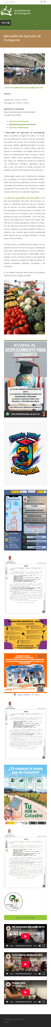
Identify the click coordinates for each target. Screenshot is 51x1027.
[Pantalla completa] (43, 946)
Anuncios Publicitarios (19, 127)
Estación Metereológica (25, 917)
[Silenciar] (39, 946)
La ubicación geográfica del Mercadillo (21, 198)
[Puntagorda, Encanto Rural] (18, 10)
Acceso (6, 1022)
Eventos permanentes (19, 121)
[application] (25, 936)
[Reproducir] (7, 946)
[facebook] (42, 3)
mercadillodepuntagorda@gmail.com (26, 87)
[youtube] (45, 3)
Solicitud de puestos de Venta (22, 124)
